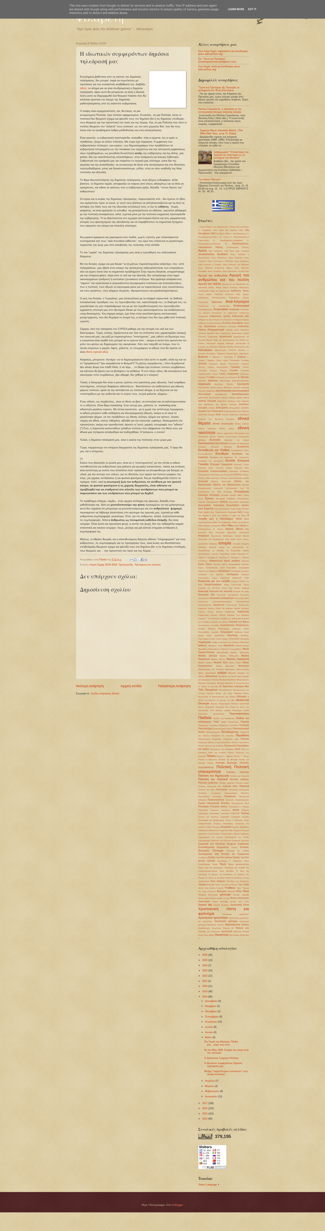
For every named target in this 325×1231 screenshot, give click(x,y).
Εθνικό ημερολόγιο (225, 433)
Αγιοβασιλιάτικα (206, 254)
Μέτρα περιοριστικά (207, 673)
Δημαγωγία (204, 383)
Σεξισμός (245, 810)
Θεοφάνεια (203, 536)
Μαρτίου (210, 1086)
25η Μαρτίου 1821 (234, 230)
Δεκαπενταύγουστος (240, 381)
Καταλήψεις (224, 571)
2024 (205, 965)
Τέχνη (222, 864)
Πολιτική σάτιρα (242, 783)
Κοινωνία (203, 591)
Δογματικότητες (230, 411)
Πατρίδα (245, 739)
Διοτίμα (212, 408)
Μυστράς (221, 683)
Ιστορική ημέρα (216, 547)
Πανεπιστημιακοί (213, 732)
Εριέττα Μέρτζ (236, 495)
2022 (205, 975)
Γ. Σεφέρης (240, 357)
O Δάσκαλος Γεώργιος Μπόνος (221, 1058)
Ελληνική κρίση (205, 468)
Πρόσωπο (230, 800)
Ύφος (238, 888)
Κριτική (237, 608)
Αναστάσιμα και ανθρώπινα (225, 313)
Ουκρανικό (209, 707)
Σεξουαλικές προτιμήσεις (208, 813)
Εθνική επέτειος (242, 424)
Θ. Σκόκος (218, 529)
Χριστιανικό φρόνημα (225, 921)
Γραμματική (233, 374)
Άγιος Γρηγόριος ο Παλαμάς (220, 261)
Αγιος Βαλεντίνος (219, 258)
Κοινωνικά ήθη (206, 595)
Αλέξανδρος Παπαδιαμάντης (212, 298)
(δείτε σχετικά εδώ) (97, 351)
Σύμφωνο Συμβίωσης (238, 844)
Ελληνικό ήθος (242, 468)
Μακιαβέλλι (202, 649)
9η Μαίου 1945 (223, 234)
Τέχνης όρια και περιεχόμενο (210, 868)
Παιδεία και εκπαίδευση (223, 718)
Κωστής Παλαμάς (207, 629)
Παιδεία (204, 717)
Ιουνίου (209, 1032)
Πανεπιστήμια (205, 728)
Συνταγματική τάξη (208, 854)
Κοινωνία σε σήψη (241, 591)
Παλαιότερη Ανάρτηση (174, 686)
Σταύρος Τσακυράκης (223, 824)
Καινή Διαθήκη (232, 561)
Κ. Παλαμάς (233, 557)
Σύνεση (234, 847)
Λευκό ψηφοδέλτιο (215, 635)
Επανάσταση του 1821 (209, 492)
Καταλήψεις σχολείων (240, 571)
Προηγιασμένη (231, 793)
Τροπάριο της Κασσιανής (237, 881)
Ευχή (200, 512)
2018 (205, 996)
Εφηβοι (207, 512)
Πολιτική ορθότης (239, 779)
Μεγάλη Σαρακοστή (238, 659)
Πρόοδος (245, 793)
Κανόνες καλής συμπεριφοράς (226, 564)
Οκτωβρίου (211, 1011)
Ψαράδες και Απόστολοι (209, 931)
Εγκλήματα (244, 415)
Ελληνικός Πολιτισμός (239, 471)
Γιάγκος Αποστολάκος (218, 367)
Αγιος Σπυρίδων (215, 271)
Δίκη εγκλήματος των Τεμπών (212, 404)
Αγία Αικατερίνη (216, 251)
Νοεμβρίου (211, 1006)
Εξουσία (245, 485)
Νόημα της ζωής (224, 693)
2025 (205, 960)
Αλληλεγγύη (203, 302)
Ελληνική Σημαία (224, 468)
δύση (218, 414)
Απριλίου (210, 1080)
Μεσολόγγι (243, 666)
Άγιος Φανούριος (230, 271)
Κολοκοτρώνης (204, 605)
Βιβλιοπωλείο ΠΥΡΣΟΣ (225, 350)
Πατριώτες (202, 742)
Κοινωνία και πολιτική (221, 591)
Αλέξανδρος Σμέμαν (239, 298)
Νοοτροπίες (203, 697)
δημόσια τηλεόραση (206, 391)
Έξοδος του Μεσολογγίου (227, 485)
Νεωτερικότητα (225, 690)
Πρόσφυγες (230, 796)
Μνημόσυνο (212, 676)
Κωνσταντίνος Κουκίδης (208, 625)
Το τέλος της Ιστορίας (215, 878)
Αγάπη (202, 250)
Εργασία (224, 495)
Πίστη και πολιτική (217, 753)
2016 (205, 1108)
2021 (205, 981)
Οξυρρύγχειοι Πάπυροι (228, 704)
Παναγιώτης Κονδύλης (228, 725)
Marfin (211, 935)
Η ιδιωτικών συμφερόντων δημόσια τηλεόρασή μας (223, 1064)
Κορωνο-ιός (232, 605)
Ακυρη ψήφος (205, 294)
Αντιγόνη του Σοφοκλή (222, 320)
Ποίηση (211, 755)
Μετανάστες (230, 669)
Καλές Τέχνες (205, 564)
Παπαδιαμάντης (229, 731)
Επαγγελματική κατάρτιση (210, 488)
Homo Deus (203, 935)
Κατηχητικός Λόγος (207, 578)
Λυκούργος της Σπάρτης (229, 642)
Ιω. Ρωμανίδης (233, 550)
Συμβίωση (245, 834)
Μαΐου (209, 1037)
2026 (205, 954)
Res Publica (234, 935)
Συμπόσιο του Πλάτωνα (221, 840)
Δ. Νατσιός (243, 377)
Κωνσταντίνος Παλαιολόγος (234, 625)
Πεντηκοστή (230, 746)
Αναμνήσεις (220, 309)
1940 (221, 230)
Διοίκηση (233, 404)
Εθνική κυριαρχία (207, 428)
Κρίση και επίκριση (224, 608)
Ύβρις (240, 885)
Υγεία (246, 884)
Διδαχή (225, 398)
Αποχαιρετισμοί (215, 329)
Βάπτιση (222, 347)
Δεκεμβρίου (211, 1001)
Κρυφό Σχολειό (215, 612)
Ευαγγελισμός (243, 499)
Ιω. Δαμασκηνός (235, 547)
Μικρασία (232, 673)
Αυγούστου (211, 1021)
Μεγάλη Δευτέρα (207, 656)
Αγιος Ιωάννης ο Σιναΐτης (210, 264)
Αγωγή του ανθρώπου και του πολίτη (223, 277)
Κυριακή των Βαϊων (239, 622)
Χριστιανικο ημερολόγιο (235, 914)
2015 (205, 1113)
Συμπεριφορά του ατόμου (210, 837)
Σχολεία (211, 861)
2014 (205, 1118)
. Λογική (201, 227)
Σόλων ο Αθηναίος (234, 820)
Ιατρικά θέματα (242, 536)
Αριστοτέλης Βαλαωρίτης (231, 333)
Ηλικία (236, 526)
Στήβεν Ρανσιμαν (213, 827)
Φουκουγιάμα (204, 898)
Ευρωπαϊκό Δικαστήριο (239, 502)
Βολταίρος (211, 354)
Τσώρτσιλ (210, 885)
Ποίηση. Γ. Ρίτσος (241, 756)
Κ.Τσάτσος (202, 561)
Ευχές (233, 509)
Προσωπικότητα (216, 800)
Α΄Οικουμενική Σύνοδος (237, 247)
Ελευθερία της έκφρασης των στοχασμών (229, 457)
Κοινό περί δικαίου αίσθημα (235, 588)
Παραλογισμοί (204, 739)
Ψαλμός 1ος (242, 928)
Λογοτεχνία (204, 642)
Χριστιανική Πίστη (239, 905)
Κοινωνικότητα (243, 602)
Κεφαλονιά (224, 578)
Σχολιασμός (222, 861)
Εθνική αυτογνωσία (223, 424)
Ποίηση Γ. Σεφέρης (224, 756)
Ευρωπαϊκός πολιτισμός (211, 505)
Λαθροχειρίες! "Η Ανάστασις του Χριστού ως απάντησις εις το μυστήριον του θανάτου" (231, 155)
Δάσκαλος (213, 380)
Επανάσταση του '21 (237, 488)
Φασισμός (222, 891)
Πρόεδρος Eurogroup (209, 793)
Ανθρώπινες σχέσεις (219, 316)
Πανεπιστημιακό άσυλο (222, 729)
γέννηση (202, 364)
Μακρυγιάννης (214, 649)
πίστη (237, 749)
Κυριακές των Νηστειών (238, 615)
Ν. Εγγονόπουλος (241, 683)
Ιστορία (224, 543)
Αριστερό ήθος (213, 333)
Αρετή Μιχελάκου (241, 330)
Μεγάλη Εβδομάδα (229, 656)
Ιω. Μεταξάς (218, 550)
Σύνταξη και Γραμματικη (235, 854)
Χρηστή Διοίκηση (221, 905)
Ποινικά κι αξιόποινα (207, 760)
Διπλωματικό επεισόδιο (239, 408)
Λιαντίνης (232, 635)
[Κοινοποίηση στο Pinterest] (146, 560)
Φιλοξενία (202, 895)
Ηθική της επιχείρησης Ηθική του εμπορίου (231, 522)
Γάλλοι (219, 360)
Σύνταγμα (218, 850)
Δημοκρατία (243, 384)
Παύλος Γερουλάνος (240, 742)
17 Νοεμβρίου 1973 (207, 230)
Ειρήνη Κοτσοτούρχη (227, 437)
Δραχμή (211, 415)
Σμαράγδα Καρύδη (240, 817)
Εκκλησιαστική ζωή (208, 443)
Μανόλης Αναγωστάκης (231, 649)
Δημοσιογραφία (224, 391)
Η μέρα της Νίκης (238, 515)
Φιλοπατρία (213, 895)
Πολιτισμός (221, 789)
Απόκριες (232, 326)
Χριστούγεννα (232, 924)
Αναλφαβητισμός (205, 309)
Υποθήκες (229, 887)
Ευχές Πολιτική (242, 509)
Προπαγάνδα (125, 564)
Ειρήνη (213, 437)
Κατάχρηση (232, 574)
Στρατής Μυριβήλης (240, 827)
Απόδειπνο (222, 326)
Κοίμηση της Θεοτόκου (209, 588)
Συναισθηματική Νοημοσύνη (213, 847)
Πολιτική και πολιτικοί (213, 779)
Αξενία (246, 323)
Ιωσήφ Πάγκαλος (238, 554)
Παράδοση (242, 735)
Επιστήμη (203, 495)
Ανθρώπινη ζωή (205, 320)
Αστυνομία (211, 343)
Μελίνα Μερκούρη (225, 666)
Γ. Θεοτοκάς (227, 357)
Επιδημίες (228, 492)
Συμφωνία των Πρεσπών (211, 844)
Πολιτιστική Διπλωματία (239, 790)
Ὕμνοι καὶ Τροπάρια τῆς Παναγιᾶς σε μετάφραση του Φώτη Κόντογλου (219, 89)
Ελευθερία (222, 453)
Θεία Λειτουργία (216, 532)
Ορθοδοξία (244, 704)
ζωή (240, 512)
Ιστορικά (236, 544)
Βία (247, 347)
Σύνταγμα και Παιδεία (237, 851)
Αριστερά (202, 333)
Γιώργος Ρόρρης (218, 370)
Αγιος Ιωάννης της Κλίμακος (236, 264)
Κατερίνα (245, 574)
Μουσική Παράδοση (227, 680)
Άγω (247, 271)
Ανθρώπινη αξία (240, 316)
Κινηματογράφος (213, 584)
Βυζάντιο (203, 356)
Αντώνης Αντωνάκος (232, 323)
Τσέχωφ (202, 884)
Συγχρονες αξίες (226, 830)
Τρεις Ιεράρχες (217, 881)
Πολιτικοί (244, 786)
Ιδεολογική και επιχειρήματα (211, 539)
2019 (205, 991)
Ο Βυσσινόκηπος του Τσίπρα (222, 697)
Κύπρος (222, 615)
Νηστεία (210, 693)
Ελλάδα (230, 460)
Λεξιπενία (238, 632)
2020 (205, 986)
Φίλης (239, 891)
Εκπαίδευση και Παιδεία (214, 450)
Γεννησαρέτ (234, 360)
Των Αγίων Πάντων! (209, 179)
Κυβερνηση (230, 612)
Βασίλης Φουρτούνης (236, 347)
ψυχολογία (227, 931)
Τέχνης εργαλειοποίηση (238, 864)
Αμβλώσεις (216, 302)
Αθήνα (219, 287)
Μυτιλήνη (229, 683)
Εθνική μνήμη (226, 428)
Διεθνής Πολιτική (207, 401)
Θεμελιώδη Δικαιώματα (238, 532)
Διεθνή (246, 398)
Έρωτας (209, 498)
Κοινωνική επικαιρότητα (222, 598)
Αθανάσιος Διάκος (206, 287)
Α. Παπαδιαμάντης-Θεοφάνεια (228, 240)
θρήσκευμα (228, 536)
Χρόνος (245, 924)
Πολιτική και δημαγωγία (213, 775)
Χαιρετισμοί (204, 901)
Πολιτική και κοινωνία (239, 776)
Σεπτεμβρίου (212, 1016)
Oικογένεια (222, 934)
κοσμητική (202, 608)
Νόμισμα (237, 693)
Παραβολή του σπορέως (222, 736)
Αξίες (200, 326)
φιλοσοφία (225, 894)
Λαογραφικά (226, 632)
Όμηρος (214, 704)
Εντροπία (203, 481)
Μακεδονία (228, 645)
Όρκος (201, 707)
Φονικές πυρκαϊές (241, 895)
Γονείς (222, 374)
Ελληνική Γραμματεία (221, 464)
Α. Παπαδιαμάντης (238, 234)
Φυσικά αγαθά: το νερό (220, 898)
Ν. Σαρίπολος (226, 686)
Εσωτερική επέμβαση (225, 499)
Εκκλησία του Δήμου (237, 440)
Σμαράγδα (224, 817)
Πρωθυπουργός (242, 800)
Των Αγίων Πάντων (229, 885)
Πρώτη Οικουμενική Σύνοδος (214, 803)
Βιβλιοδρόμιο (205, 350)
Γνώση (215, 374)
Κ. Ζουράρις (210, 557)
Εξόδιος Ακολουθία (221, 481)
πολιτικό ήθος (230, 786)
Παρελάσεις (216, 739)
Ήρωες (242, 525)
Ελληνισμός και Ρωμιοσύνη (222, 475)
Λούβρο (214, 642)
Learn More (236, 9)
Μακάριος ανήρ (215, 646)
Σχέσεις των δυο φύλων (220, 857)
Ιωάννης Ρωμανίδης (220, 554)
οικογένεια (242, 699)
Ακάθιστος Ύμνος (240, 291)
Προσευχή (217, 796)
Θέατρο (239, 529)
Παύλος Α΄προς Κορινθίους (219, 742)
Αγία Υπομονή (242, 251)
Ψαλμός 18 (228, 928)
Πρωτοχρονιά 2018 (240, 803)
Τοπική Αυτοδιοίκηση (233, 878)
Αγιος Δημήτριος (241, 261)
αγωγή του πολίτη (209, 283)
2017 (205, 1103)
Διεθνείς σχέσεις (235, 398)
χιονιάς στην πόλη (239, 902)
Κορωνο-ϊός (244, 605)
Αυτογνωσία (241, 343)
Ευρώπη (208, 508)
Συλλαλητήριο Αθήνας (230, 834)
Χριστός (220, 925)
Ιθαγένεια (213, 544)
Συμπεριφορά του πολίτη (237, 837)
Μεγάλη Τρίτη (221, 662)
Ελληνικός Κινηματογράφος (213, 471)
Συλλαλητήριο (214, 834)
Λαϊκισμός (236, 629)
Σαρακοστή (203, 810)
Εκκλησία (215, 439)
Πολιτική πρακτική (226, 783)
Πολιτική (223, 767)
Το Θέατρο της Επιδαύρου (220, 874)
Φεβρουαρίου (212, 1091)
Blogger (179, 1205)
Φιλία (246, 891)
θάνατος (229, 529)
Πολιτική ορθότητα (208, 783)
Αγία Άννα (229, 251)
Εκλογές (224, 443)
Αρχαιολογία (225, 336)
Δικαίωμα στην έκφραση (238, 401)
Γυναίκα (211, 377)
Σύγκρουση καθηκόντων (208, 830)
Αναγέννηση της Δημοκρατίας (214, 306)
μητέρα (221, 672)
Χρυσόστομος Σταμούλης (209, 928)
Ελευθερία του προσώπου (210, 461)
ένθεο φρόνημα (212, 478)
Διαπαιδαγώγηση (240, 394)
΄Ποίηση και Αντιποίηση (239, 227)
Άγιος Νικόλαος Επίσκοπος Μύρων (215, 268)
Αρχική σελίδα (131, 686)
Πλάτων (231, 753)
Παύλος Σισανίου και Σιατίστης (211, 746)
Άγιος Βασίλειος (236, 258)
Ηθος (224, 525)
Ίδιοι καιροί (230, 539)
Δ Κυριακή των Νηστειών (226, 377)
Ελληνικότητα (204, 475)
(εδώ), (84, 88)
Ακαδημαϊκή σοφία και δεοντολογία (214, 291)
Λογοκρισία (244, 639)
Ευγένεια (201, 502)
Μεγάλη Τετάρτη (205, 663)
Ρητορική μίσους (219, 806)
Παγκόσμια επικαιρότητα (211, 714)
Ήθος (230, 525)
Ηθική (239, 519)
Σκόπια (245, 813)
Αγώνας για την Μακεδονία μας (235, 284)
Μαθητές (202, 645)
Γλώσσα (234, 370)
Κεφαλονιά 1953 (240, 578)
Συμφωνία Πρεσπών (240, 840)
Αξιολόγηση (210, 326)
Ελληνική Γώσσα (241, 464)
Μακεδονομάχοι (242, 646)
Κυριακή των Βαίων (219, 622)
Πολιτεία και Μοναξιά (227, 760)
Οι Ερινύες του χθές (226, 700)
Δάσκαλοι (202, 381)
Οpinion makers (223, 710)
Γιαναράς (235, 367)
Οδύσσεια (241, 696)
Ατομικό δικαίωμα (225, 343)
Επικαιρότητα (241, 491)
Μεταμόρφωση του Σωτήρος (211, 669)
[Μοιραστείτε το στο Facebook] (142, 560)
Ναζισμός (239, 686)
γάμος (225, 360)
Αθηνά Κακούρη (230, 287)
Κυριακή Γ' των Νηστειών (209, 618)
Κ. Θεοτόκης (221, 557)
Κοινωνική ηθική (242, 598)
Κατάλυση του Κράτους (210, 574)
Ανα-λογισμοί (237, 301)
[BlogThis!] (135, 560)
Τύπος (217, 885)
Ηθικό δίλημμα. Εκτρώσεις (209, 526)
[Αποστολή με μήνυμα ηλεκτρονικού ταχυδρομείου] (131, 560)
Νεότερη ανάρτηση (90, 686)
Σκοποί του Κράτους (208, 817)
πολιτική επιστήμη (237, 772)
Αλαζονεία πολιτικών (223, 294)
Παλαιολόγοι (233, 722)
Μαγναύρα (244, 642)
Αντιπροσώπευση (214, 323)
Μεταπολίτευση (242, 669)
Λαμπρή (214, 632)
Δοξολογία (202, 415)
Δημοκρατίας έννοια (207, 387)
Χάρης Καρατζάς (220, 902)
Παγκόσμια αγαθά (240, 710)
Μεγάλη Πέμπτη (218, 659)
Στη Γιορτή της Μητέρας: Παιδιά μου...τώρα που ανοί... (221, 1043)
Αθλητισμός (244, 287)
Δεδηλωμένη (225, 381)
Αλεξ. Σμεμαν (242, 294)
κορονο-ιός (219, 605)
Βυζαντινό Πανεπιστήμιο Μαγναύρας (233, 354)
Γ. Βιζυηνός (215, 357)
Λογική (212, 639)
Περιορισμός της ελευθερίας (222, 749)
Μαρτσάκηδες (222, 652)
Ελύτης (238, 474)
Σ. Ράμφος (244, 807)
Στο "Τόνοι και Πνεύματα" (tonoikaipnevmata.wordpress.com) (217, 60)
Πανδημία (244, 725)
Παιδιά (223, 722)
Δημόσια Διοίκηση (241, 387)
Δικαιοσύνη (221, 401)
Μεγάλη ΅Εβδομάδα (240, 652)
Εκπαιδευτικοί (237, 450)
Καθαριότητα (215, 561)
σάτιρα (235, 810)
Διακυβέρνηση (221, 394)
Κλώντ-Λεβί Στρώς (240, 585)
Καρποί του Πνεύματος (208, 571)
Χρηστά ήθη (205, 904)
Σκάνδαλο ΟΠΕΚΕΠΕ (230, 813)
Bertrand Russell (241, 931)
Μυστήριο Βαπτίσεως (207, 683)
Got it (252, 9)
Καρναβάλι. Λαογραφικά (238, 568)
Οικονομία (203, 703)
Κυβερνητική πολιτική (207, 615)
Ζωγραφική (232, 512)
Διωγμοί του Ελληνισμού (210, 411)
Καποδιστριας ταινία (215, 568)
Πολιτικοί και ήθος (206, 790)
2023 (205, 970)
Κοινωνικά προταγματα (227, 595)
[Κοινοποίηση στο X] (138, 560)
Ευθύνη (224, 502)
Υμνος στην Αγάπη (206, 888)
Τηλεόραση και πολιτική (147, 564)
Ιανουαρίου (211, 1096)
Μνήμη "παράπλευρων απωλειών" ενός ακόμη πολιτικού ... (226, 1072)
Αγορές (241, 271)
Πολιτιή (210, 763)
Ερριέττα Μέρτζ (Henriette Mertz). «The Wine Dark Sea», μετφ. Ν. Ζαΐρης (221, 132)
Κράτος (211, 608)
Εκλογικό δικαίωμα (221, 447)
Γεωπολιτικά (234, 364)
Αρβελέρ (229, 330)
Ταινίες (215, 864)
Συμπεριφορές (204, 840)
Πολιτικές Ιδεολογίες (227, 763)
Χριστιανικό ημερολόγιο (213, 917)
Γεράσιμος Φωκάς (217, 364)
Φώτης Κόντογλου (239, 898)
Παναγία (245, 722)
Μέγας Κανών (235, 663)
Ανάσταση (234, 309)
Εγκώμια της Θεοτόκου (210, 419)
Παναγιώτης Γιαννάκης (208, 725)
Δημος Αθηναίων (224, 387)
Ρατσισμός (203, 806)
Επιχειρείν (215, 495)
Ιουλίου (209, 1027)
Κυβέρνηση (243, 612)
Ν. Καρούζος (213, 686)
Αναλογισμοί (241, 305)
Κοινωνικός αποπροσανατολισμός (215, 602)
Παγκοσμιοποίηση (239, 713)
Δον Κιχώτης (243, 411)
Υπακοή (219, 888)
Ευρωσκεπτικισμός (222, 509)
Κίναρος (234, 581)
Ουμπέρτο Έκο (222, 707)
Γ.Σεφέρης (210, 360)
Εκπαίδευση (243, 447)
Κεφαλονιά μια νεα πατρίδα (214, 581)
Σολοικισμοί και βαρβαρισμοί (211, 820)
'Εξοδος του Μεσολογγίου (217, 227)
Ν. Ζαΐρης (202, 686)
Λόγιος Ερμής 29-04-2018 (103, 564)
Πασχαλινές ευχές (231, 739)
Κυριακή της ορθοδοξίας (230, 618)
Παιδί (216, 722)
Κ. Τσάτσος (244, 557)
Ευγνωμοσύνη (213, 502)
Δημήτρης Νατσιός (223, 384)
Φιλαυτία (231, 891)
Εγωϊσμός (230, 419)
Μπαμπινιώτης (243, 680)
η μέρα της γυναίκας (219, 515)
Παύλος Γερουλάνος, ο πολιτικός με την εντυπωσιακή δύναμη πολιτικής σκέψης (219, 110)
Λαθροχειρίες (223, 629)
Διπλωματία (222, 408)
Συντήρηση (203, 857)
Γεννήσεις (245, 360)
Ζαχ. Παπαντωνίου (218, 512)
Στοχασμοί (226, 827)
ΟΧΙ (212, 710)
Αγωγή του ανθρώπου (213, 275)
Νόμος (246, 693)
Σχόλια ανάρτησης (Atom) (105, 693)
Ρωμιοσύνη (233, 807)
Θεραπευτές (216, 536)
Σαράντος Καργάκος (220, 810)
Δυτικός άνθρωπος (230, 415)
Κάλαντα (245, 561)
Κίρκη (226, 585)
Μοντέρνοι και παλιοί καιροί (230, 676)
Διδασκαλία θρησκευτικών (209, 398)
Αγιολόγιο (222, 254)
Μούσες (215, 680)
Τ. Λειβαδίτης (235, 861)
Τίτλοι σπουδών (226, 871)
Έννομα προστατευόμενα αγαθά (234, 478)
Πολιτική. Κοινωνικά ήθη (209, 786)
